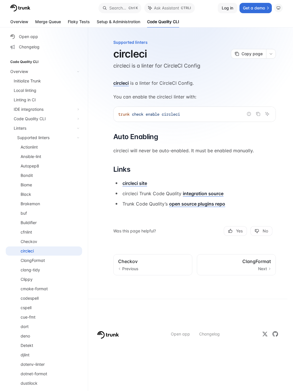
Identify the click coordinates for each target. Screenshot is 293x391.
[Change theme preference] (278, 8)
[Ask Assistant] (267, 114)
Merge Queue (48, 21)
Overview (19, 21)
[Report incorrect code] (249, 114)
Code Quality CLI (163, 21)
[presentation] (47, 209)
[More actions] (271, 54)
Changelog (209, 333)
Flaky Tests (79, 21)
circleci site (134, 183)
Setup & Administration (118, 21)
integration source (203, 193)
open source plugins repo (197, 204)
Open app (180, 333)
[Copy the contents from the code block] (258, 114)
